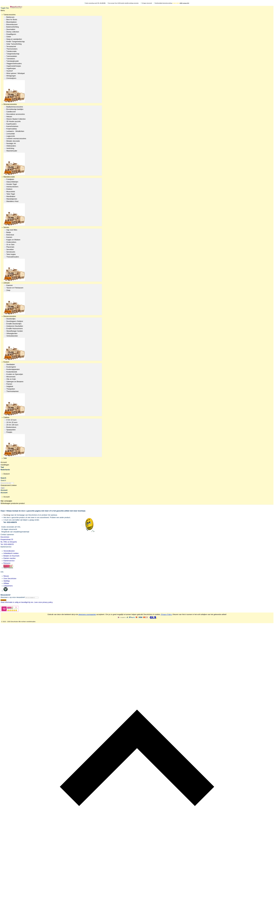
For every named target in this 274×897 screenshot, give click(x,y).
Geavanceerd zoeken (9, 485)
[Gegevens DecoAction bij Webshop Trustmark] (8, 568)
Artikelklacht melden (11, 553)
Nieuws (6, 576)
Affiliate (6, 583)
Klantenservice (8, 561)
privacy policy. (47, 602)
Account (4, 462)
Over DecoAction (9, 578)
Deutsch (6, 474)
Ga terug (6, 515)
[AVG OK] (5, 591)
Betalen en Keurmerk (11, 556)
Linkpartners (8, 586)
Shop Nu (8, 100)
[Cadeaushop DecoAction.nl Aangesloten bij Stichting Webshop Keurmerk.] (16, 8)
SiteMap (6, 581)
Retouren (6, 563)
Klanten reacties (9, 558)
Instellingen (5, 465)
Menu (3, 10)
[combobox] (7, 483)
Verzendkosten (9, 551)
